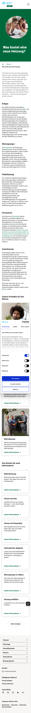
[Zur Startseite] (7, 3)
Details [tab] (15, 326)
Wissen (8, 64)
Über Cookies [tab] (25, 326)
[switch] (26, 360)
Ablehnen (15, 389)
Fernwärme (16, 216)
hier (5, 289)
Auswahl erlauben (15, 384)
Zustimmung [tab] (5, 326)
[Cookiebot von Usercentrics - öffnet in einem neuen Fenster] (22, 322)
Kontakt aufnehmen (10, 671)
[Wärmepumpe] (15, 432)
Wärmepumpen (7, 147)
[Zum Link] (15, 482)
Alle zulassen (15, 378)
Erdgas (23, 109)
